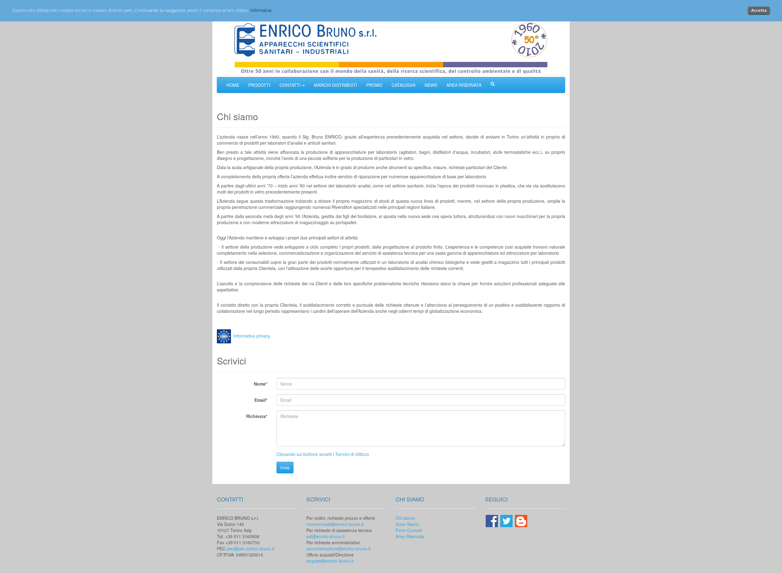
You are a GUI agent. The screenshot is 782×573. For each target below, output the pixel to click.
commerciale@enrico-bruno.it (335, 524)
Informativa (260, 10)
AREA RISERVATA (463, 85)
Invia (285, 467)
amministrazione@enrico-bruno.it (338, 548)
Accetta (759, 10)
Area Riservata (410, 536)
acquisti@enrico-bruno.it (329, 561)
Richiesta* (256, 416)
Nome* (260, 384)
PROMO (374, 85)
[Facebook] (492, 520)
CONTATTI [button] (291, 85)
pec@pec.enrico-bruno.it (250, 548)
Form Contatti (409, 530)
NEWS (431, 85)
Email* (260, 400)
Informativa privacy (251, 336)
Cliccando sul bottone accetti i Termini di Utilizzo (322, 454)
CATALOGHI (403, 85)
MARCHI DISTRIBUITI (335, 85)
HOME (232, 85)
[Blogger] (521, 520)
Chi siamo (405, 518)
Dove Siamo (407, 524)
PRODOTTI (259, 85)
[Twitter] (507, 520)
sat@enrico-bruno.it (325, 536)
